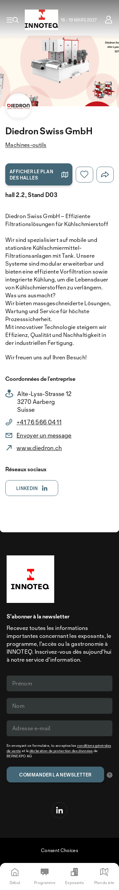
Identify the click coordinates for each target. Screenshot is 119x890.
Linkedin (27, 488)
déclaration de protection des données (61, 750)
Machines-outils (26, 144)
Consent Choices (59, 850)
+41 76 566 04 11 (39, 422)
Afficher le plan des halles (31, 175)
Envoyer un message (44, 435)
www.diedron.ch (39, 447)
